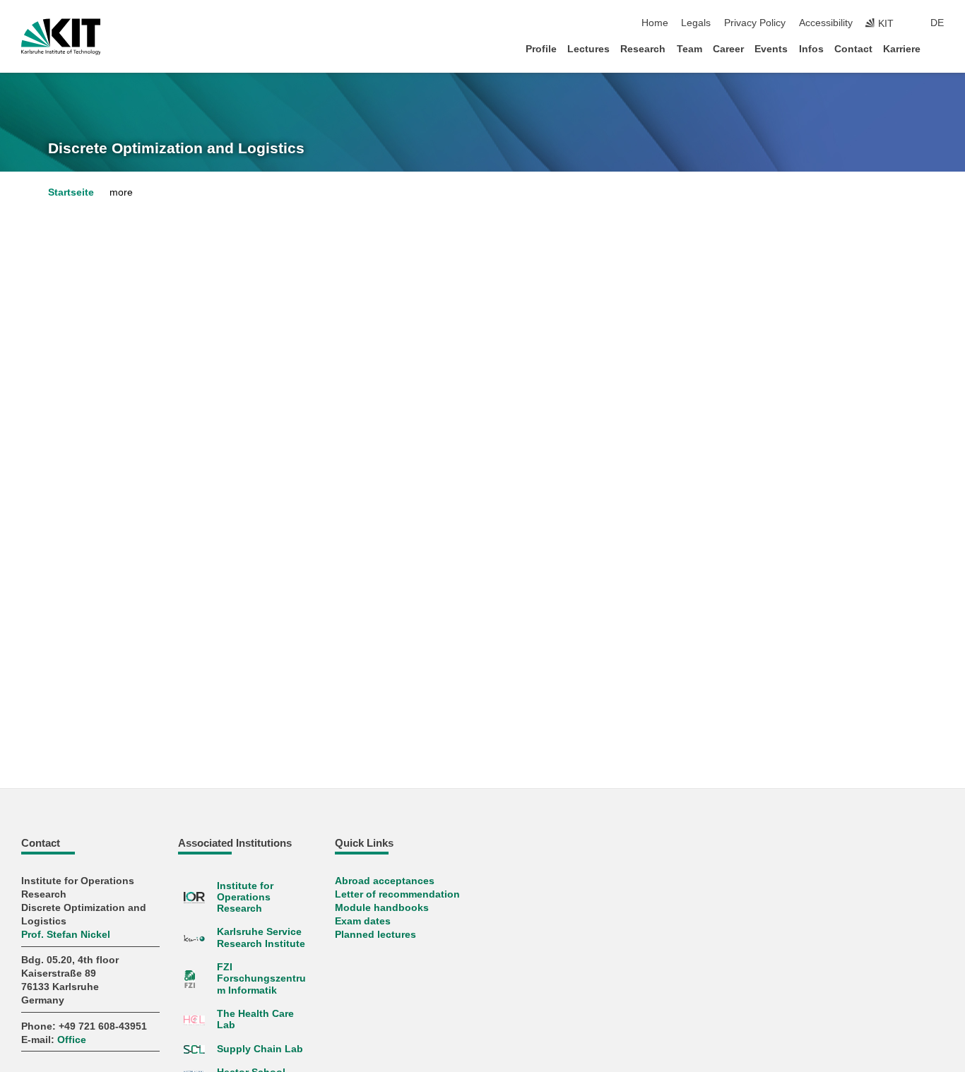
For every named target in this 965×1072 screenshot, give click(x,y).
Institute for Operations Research (245, 898)
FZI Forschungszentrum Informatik (261, 979)
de (937, 23)
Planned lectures (375, 934)
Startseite (71, 192)
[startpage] (939, 48)
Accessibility (826, 23)
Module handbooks (382, 908)
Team (689, 49)
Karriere (901, 49)
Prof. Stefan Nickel (65, 934)
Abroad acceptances (384, 881)
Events (771, 49)
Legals (696, 23)
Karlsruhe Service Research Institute (261, 937)
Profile (541, 49)
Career (728, 49)
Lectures (588, 49)
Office (71, 1040)
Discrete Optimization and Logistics (176, 148)
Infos (811, 49)
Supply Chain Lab (260, 1049)
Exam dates (363, 921)
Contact (853, 49)
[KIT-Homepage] (61, 36)
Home (654, 23)
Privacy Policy (755, 23)
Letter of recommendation (397, 894)
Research (642, 49)
